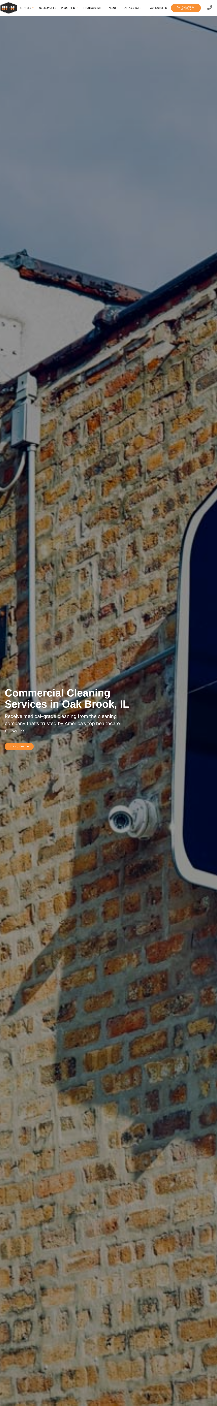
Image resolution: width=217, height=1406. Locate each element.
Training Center (93, 8)
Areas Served (133, 8)
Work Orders (158, 8)
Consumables (47, 8)
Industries (68, 8)
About (112, 8)
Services (25, 8)
